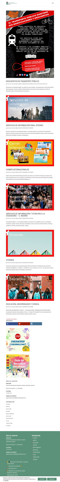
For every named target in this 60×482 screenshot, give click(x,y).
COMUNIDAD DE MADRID (27, 84)
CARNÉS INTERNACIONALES (17, 169)
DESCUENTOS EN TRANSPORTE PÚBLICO (22, 81)
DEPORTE (8, 411)
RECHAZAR (51, 479)
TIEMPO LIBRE (9, 423)
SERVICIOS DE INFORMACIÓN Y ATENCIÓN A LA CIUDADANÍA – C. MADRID (25, 215)
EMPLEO (8, 406)
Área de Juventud (11, 84)
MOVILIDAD (8, 416)
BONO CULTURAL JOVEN (12, 475)
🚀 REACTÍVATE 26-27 (12, 468)
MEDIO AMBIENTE (10, 413)
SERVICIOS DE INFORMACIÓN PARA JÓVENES (24, 125)
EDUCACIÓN (8, 409)
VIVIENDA (10, 260)
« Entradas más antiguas (11, 319)
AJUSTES (6, 480)
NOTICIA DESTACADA (37, 84)
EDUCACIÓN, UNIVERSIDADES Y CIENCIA (22, 304)
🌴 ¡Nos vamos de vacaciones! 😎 (14, 466)
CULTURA (8, 404)
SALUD (7, 420)
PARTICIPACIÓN (9, 418)
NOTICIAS (45, 84)
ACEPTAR (42, 479)
